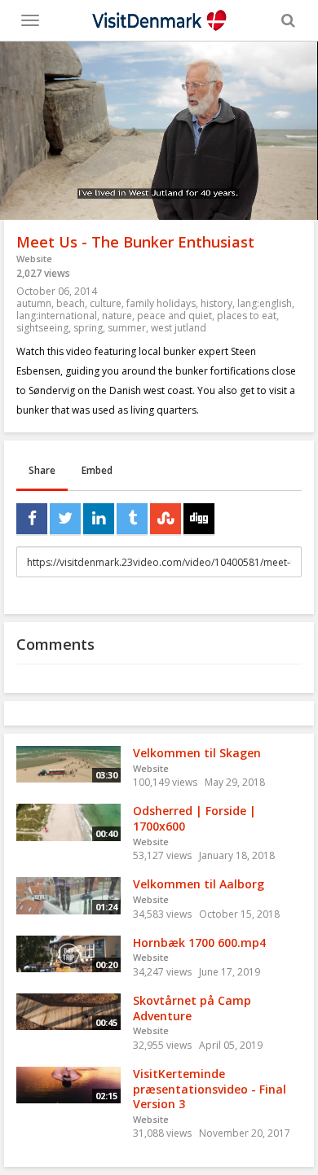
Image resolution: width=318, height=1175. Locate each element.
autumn (33, 303)
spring (88, 328)
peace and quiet (174, 315)
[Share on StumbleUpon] (165, 518)
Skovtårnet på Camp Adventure (192, 1008)
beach (70, 303)
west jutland (178, 328)
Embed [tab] (97, 470)
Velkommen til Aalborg (198, 884)
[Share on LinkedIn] (98, 518)
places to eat (246, 315)
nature (117, 315)
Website (34, 258)
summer (127, 328)
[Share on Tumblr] (132, 518)
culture (105, 303)
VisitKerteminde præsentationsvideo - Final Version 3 (209, 1088)
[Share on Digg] (198, 518)
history (216, 303)
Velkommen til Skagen (197, 753)
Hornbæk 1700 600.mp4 (199, 942)
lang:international (56, 315)
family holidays (161, 303)
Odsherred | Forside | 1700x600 (194, 818)
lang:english (264, 303)
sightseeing (42, 328)
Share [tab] (42, 470)
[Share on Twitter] (65, 518)
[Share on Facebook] (31, 518)
